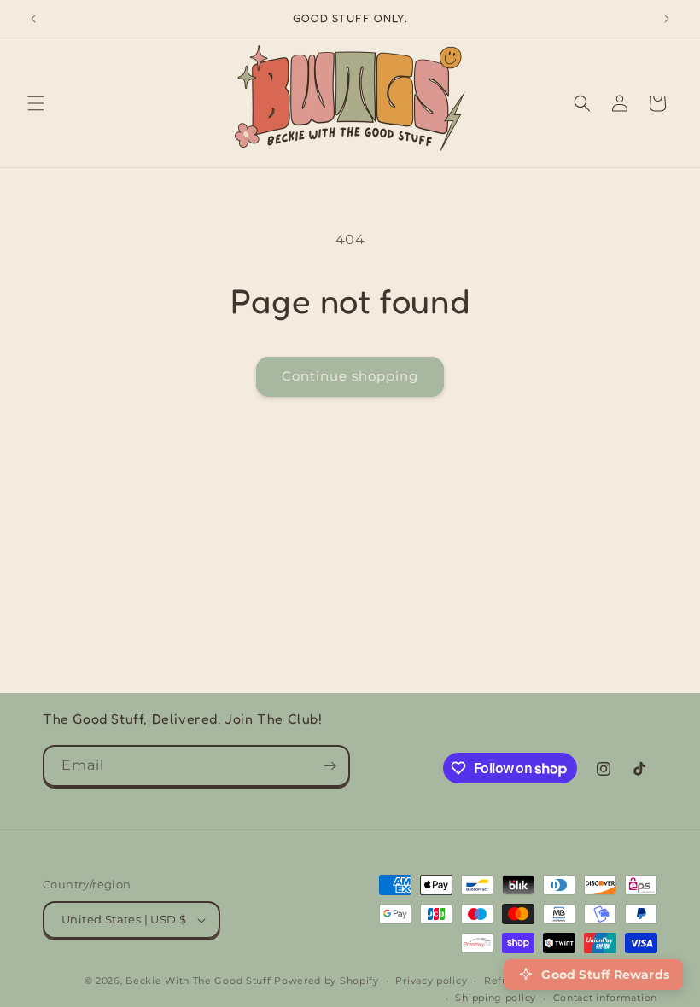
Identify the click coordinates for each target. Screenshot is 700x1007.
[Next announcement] (666, 19)
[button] (36, 103)
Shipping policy (495, 998)
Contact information (605, 998)
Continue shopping (350, 376)
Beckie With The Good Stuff (198, 981)
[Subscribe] (329, 766)
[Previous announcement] (33, 19)
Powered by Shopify (326, 981)
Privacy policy (431, 981)
